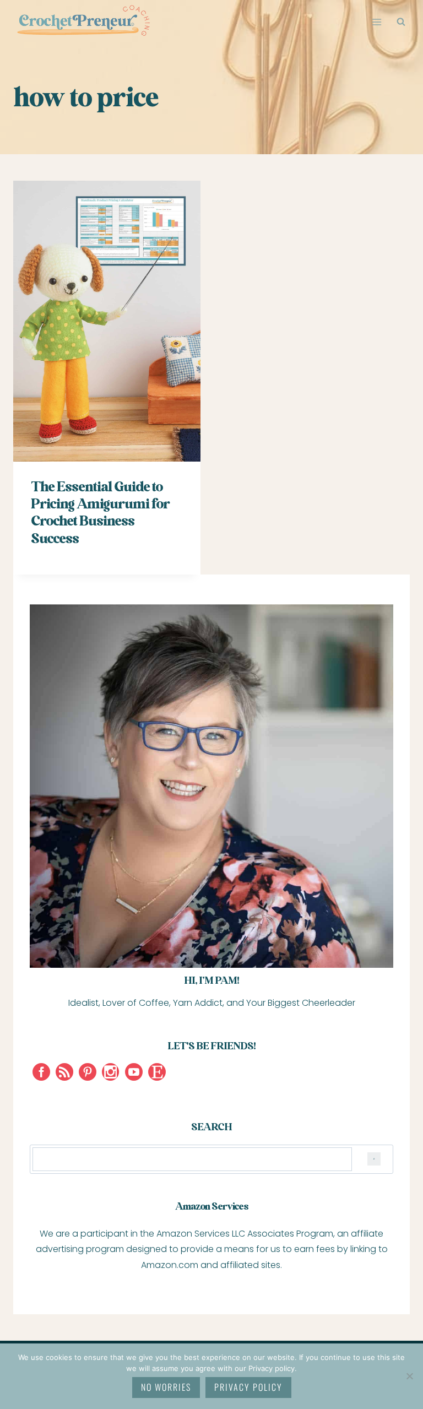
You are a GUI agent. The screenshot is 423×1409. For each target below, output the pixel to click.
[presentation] (106, 321)
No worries (166, 1387)
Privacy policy (248, 1387)
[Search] (374, 1159)
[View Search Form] (401, 22)
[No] (409, 1375)
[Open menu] (376, 21)
